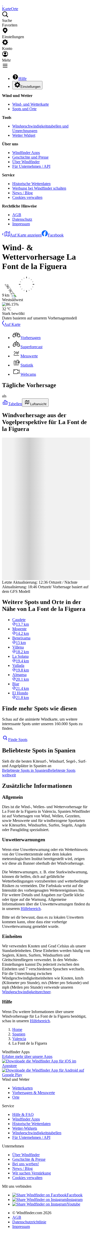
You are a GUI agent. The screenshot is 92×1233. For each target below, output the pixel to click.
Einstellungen (30, 87)
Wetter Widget (23, 135)
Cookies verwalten (27, 197)
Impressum (21, 224)
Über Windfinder (26, 162)
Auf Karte (12, 324)
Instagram (75, 1199)
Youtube (73, 1204)
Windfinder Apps (26, 152)
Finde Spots (17, 739)
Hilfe (22, 78)
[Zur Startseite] (2, 4)
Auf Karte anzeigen (26, 235)
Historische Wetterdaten (31, 183)
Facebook (56, 235)
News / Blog (22, 193)
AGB (16, 215)
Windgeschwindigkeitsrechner (26, 992)
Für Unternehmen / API (31, 166)
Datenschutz (22, 219)
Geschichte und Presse (30, 157)
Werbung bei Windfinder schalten (39, 188)
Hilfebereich (31, 908)
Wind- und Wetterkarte (30, 104)
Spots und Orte (24, 109)
